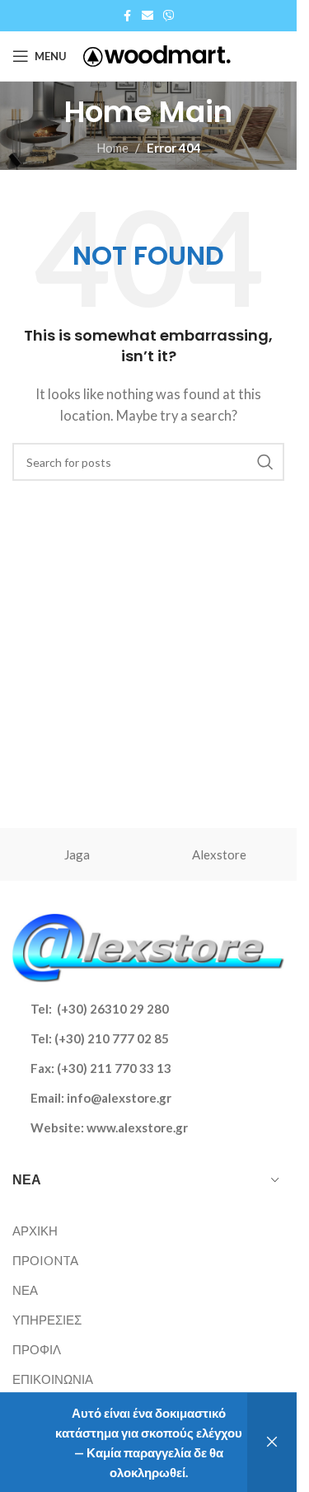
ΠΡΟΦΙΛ (36, 1349)
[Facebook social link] (127, 16)
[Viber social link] (169, 16)
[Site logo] (157, 54)
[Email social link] (147, 16)
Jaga (77, 854)
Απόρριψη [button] (272, 1442)
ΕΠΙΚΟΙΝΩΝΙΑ (52, 1379)
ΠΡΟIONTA (45, 1260)
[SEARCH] (265, 462)
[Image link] (148, 946)
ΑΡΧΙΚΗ (35, 1230)
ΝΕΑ (25, 1290)
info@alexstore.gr (119, 1097)
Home (112, 147)
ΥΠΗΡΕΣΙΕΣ (47, 1319)
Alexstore (219, 854)
